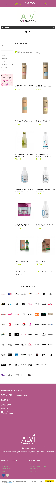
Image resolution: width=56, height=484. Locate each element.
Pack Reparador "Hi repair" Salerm (22, 225)
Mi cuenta (4, 471)
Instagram (7, 475)
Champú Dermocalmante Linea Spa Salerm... (24, 190)
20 (46, 271)
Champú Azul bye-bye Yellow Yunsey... (43, 120)
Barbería (4, 52)
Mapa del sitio (33, 471)
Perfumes (4, 64)
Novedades (5, 466)
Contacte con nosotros (35, 470)
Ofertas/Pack (5, 67)
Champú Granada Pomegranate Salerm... (44, 155)
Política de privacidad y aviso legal (38, 466)
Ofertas (4, 464)
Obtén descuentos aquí (17, 3)
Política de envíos (34, 464)
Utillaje (3, 55)
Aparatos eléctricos (6, 49)
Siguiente (52, 271)
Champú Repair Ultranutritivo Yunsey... (24, 120)
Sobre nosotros (34, 468)
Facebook (3, 475)
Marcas (4, 70)
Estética (4, 61)
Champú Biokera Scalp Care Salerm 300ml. (23, 260)
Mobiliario (4, 58)
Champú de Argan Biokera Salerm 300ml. (45, 260)
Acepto (49, 481)
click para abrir (44, 3)
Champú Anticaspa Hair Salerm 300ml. (44, 225)
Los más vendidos (6, 468)
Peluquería (4, 45)
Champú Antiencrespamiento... (44, 86)
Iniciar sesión (5, 470)
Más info (9, 482)
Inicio (3, 41)
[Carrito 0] (26, 32)
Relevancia (48, 53)
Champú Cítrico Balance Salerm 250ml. (24, 155)
